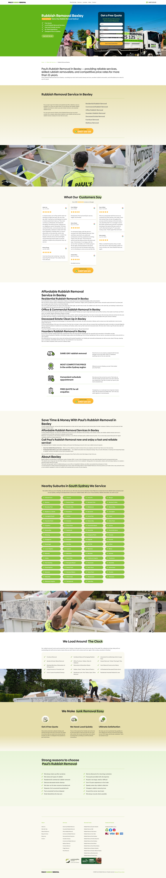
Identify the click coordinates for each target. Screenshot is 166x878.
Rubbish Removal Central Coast (90, 855)
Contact (94, 2)
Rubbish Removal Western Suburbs (91, 848)
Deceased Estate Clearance (68, 836)
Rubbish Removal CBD (88, 829)
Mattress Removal (66, 843)
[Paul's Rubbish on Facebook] (110, 830)
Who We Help (73, 2)
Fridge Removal (66, 848)
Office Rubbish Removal (68, 831)
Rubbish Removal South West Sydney (91, 845)
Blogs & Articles (45, 833)
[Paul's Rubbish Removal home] (50, 872)
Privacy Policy (122, 871)
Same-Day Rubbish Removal (68, 826)
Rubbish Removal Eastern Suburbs (91, 826)
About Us (43, 826)
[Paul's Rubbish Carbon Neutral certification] (91, 861)
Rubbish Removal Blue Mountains (91, 853)
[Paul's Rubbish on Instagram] (114, 830)
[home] (24, 2)
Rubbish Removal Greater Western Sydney (92, 850)
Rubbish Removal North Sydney (90, 836)
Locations (85, 2)
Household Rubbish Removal (69, 829)
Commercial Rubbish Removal (69, 833)
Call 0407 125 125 (47, 36)
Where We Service (45, 831)
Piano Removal (66, 850)
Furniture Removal (66, 845)
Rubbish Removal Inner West (90, 833)
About (89, 2)
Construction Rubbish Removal (69, 841)
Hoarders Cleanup (66, 838)
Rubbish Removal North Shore (90, 843)
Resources (44, 836)
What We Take (44, 829)
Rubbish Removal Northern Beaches (91, 838)
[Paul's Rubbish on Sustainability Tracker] (72, 861)
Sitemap (116, 871)
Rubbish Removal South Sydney (90, 841)
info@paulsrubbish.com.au (110, 826)
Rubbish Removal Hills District (90, 831)
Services (79, 2)
